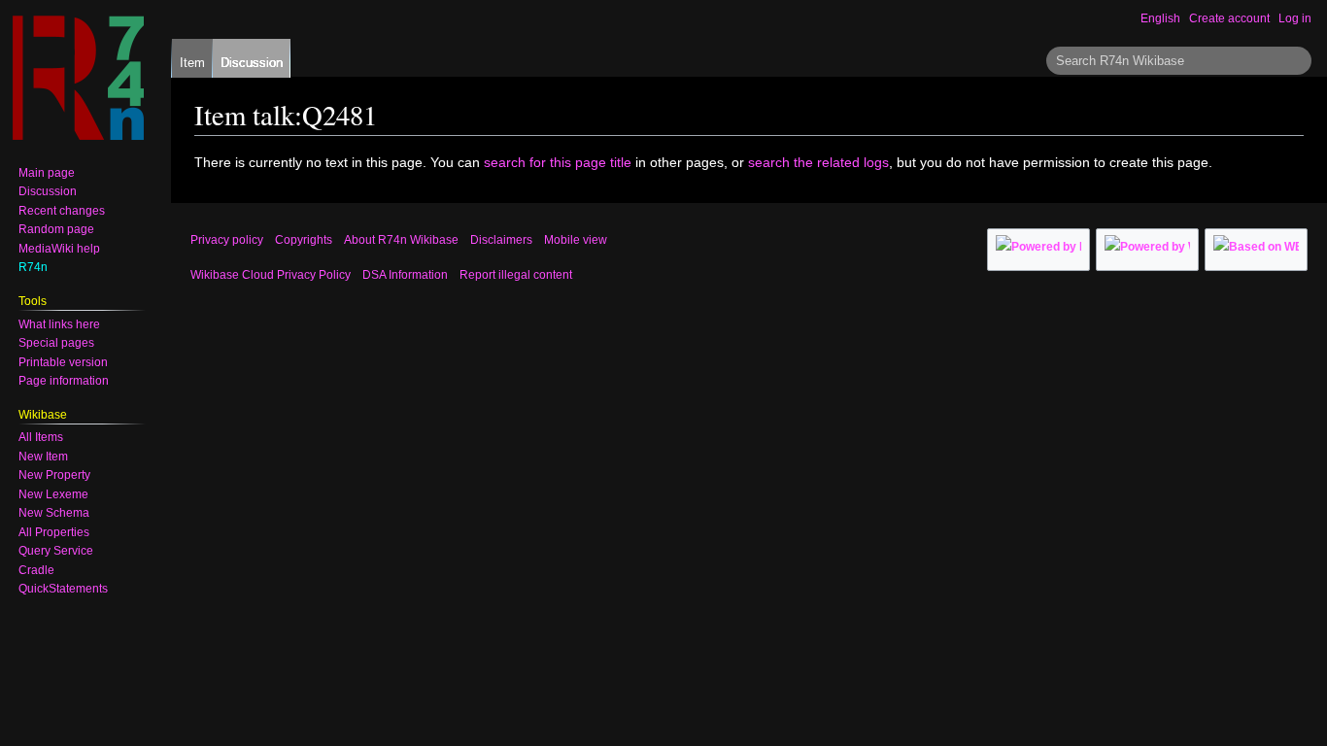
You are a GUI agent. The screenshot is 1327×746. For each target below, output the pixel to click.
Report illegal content (515, 275)
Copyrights (303, 240)
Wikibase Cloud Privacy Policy (270, 275)
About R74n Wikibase (401, 240)
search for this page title (557, 162)
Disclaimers (501, 240)
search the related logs (818, 162)
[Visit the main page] (77, 77)
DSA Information (405, 275)
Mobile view (575, 240)
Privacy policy (226, 240)
